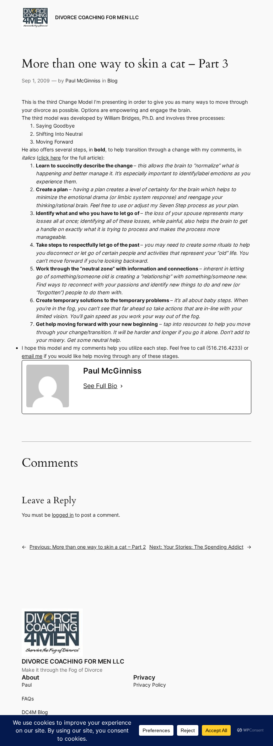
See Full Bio (100, 386)
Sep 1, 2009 (36, 80)
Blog (112, 80)
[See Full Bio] (121, 386)
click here (49, 158)
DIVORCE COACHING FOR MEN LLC (97, 17)
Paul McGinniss (82, 80)
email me (32, 356)
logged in (63, 515)
